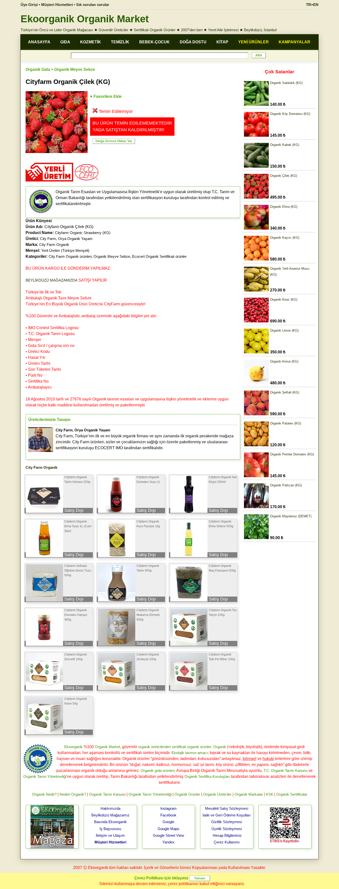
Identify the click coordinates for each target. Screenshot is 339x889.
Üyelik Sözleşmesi (226, 829)
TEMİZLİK (120, 42)
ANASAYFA (39, 42)
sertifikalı (179, 747)
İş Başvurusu (110, 829)
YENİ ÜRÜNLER (253, 42)
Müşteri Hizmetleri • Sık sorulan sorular (75, 4)
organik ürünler (199, 747)
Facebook (168, 815)
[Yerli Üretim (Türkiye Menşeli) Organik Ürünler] (49, 183)
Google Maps (168, 829)
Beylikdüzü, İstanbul (260, 30)
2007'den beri (192, 30)
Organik (219, 747)
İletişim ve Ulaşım (110, 835)
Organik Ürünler (187, 794)
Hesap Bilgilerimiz (227, 835)
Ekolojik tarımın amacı (189, 753)
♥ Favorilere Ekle (106, 96)
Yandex (168, 842)
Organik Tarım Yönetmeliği (44, 776)
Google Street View (168, 835)
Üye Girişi (29, 4)
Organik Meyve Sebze (74, 69)
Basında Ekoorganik (110, 822)
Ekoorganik (73, 747)
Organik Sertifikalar (291, 794)
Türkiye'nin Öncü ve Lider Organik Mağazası (57, 30)
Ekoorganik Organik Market (85, 18)
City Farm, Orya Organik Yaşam (66, 238)
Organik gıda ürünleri (157, 770)
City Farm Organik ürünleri (70, 256)
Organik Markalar (249, 794)
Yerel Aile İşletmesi (223, 30)
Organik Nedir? (44, 794)
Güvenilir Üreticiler (113, 30)
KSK (269, 794)
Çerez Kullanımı (227, 842)
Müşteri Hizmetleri (110, 842)
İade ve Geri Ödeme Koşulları (227, 815)
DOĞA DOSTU (193, 42)
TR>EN (312, 4)
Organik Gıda (38, 69)
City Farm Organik (54, 244)
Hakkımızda (110, 808)
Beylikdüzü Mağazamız (110, 815)
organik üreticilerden (154, 747)
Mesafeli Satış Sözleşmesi (226, 808)
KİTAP (222, 42)
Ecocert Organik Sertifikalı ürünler (159, 256)
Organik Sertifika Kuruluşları (207, 776)
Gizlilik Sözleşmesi (226, 822)
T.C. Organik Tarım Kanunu (285, 770)
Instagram (168, 808)
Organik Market (107, 747)
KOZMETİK (90, 42)
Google (168, 822)
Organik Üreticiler (217, 794)
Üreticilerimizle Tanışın (49, 420)
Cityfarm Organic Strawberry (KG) (82, 233)
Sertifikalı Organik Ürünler (154, 30)
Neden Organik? (73, 794)
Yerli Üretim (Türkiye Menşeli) (65, 250)
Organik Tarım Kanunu (107, 794)
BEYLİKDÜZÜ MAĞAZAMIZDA (51, 280)
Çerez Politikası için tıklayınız (161, 878)
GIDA (65, 42)
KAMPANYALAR (294, 42)
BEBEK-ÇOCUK (154, 42)
